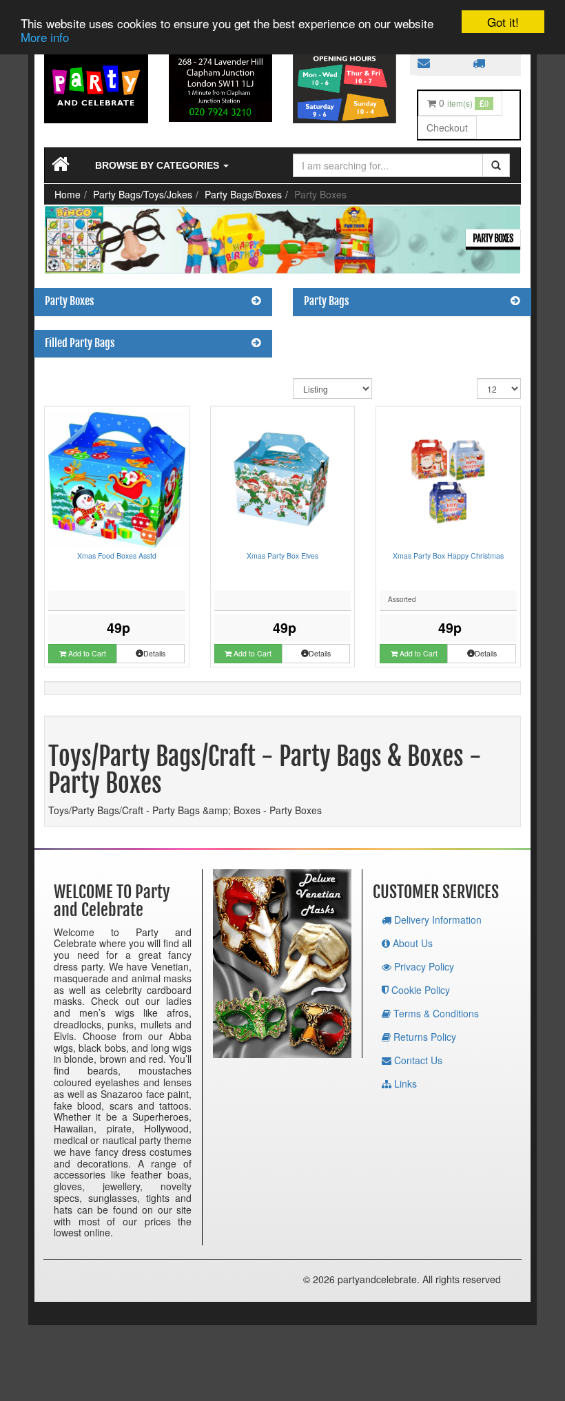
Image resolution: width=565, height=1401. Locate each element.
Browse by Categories (158, 165)
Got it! (503, 21)
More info (45, 36)
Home (67, 194)
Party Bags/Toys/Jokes (142, 194)
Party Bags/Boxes (243, 194)
